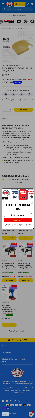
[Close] (32, 203)
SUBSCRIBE (17, 220)
